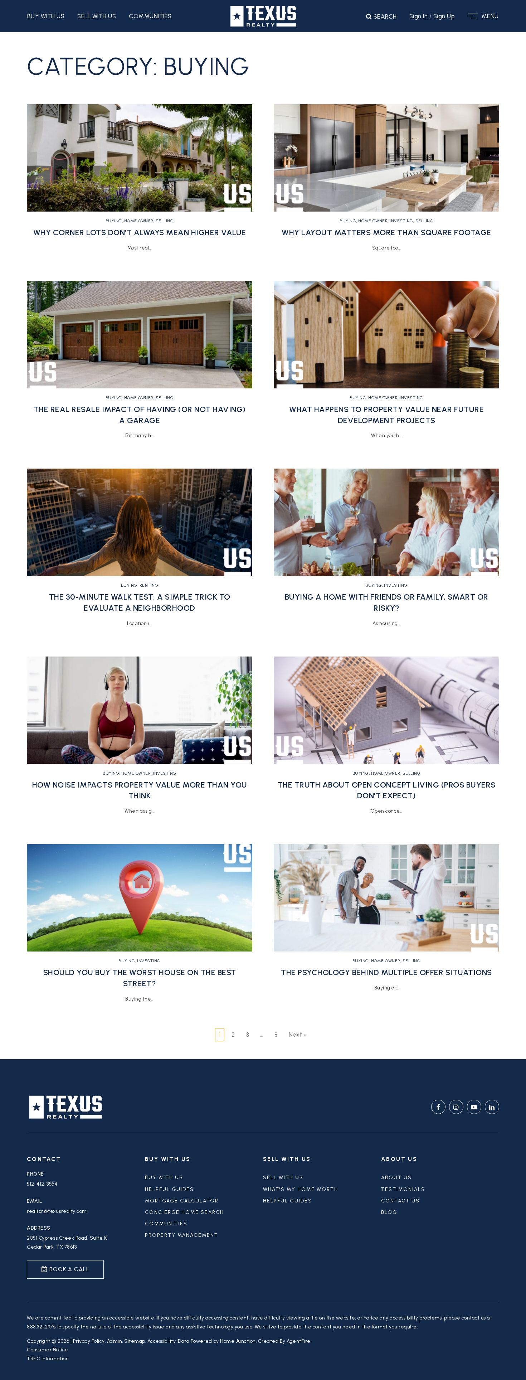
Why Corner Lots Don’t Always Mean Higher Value (139, 232)
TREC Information (48, 1358)
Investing (164, 773)
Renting (149, 585)
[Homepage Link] (263, 15)
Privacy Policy (89, 1341)
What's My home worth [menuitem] (300, 1189)
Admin (114, 1341)
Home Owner (139, 220)
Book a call (68, 1269)
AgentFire (299, 1341)
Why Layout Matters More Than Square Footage (386, 232)
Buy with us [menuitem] (46, 16)
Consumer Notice (47, 1349)
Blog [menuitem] (389, 1212)
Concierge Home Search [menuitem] (184, 1212)
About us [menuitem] (396, 1178)
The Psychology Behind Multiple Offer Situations (386, 972)
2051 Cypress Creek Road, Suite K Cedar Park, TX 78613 (67, 1242)
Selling (165, 220)
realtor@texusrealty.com (57, 1211)
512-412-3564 (42, 1184)
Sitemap (134, 1341)
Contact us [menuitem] (400, 1201)
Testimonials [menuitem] (403, 1189)
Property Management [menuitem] (181, 1235)
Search (384, 16)
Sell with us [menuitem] (96, 16)
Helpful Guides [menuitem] (287, 1201)
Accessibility (161, 1341)
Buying (114, 220)
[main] (263, 545)
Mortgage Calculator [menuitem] (182, 1201)
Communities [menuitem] (150, 16)
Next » (298, 1034)
